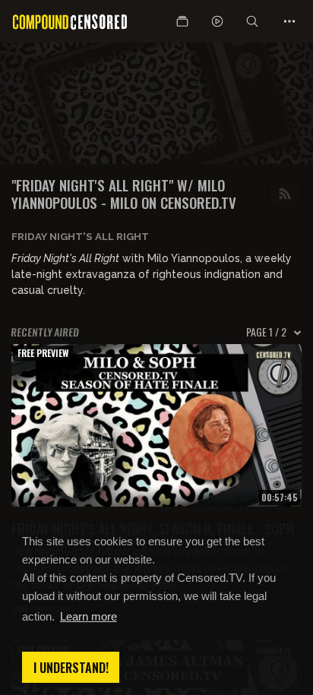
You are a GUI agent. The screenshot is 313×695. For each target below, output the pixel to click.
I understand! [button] (71, 668)
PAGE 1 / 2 (266, 332)
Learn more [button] (88, 616)
